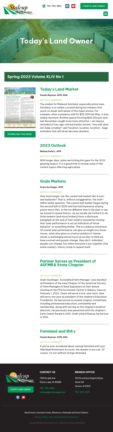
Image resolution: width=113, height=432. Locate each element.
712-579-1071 (82, 392)
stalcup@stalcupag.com (52, 392)
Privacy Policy (41, 417)
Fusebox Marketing (76, 423)
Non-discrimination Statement (64, 417)
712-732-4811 (47, 388)
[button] (105, 14)
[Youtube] (73, 6)
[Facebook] (67, 6)
